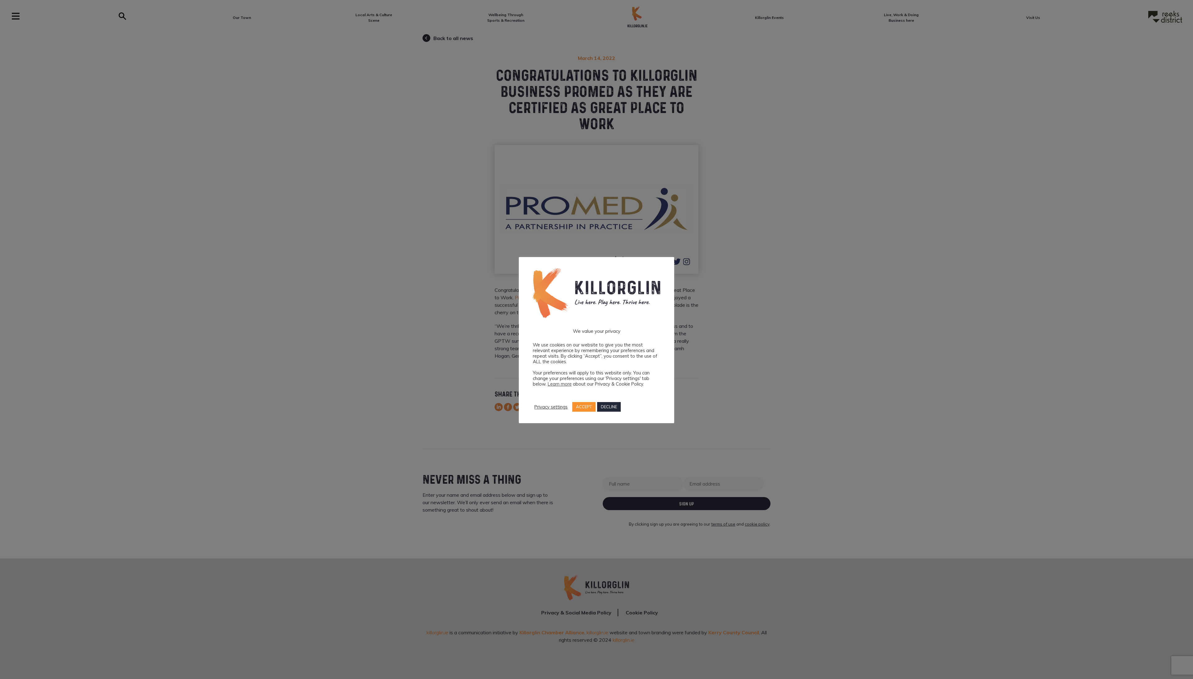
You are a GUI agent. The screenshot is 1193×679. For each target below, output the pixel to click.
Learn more (560, 384)
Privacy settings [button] (551, 407)
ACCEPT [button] (584, 406)
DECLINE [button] (609, 406)
